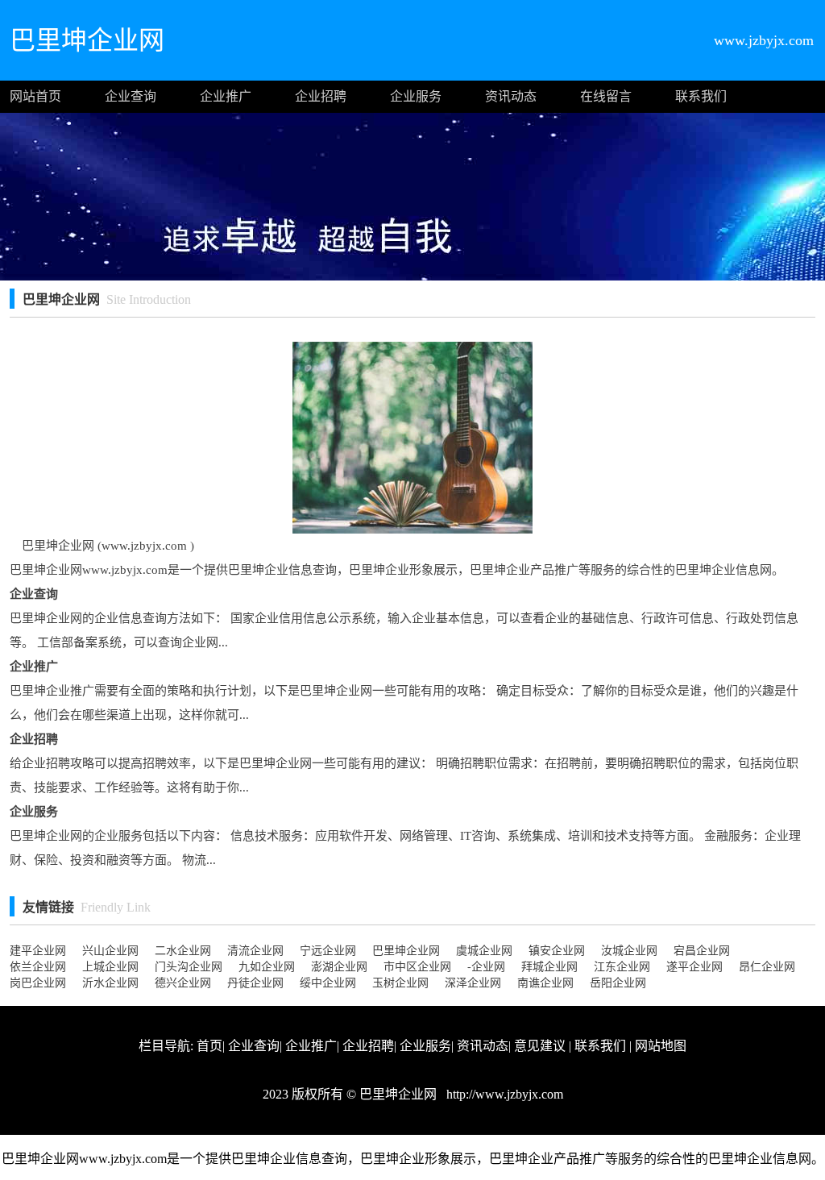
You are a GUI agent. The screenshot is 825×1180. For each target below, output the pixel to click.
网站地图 (660, 1046)
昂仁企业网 (767, 967)
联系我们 (701, 96)
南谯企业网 (545, 983)
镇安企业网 (557, 951)
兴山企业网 (110, 951)
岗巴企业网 (38, 983)
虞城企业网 (484, 951)
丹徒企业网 (255, 983)
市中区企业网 (417, 967)
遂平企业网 (694, 967)
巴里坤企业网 (406, 951)
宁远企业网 (328, 951)
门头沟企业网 (188, 967)
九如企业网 (266, 967)
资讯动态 (511, 96)
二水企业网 (183, 951)
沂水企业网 (110, 983)
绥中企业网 (328, 983)
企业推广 (225, 96)
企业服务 (416, 96)
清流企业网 (255, 951)
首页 (209, 1046)
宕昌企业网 (702, 951)
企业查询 (130, 96)
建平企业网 (38, 951)
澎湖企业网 (339, 967)
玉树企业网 (400, 983)
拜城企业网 (549, 967)
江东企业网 (622, 967)
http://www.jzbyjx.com (503, 1094)
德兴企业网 (183, 983)
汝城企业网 (629, 951)
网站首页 (35, 96)
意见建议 (540, 1046)
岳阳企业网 (618, 983)
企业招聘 (320, 96)
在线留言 (606, 96)
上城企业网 (110, 967)
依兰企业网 (38, 967)
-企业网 (486, 967)
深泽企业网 (473, 983)
